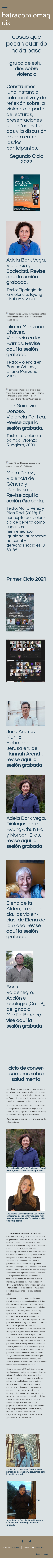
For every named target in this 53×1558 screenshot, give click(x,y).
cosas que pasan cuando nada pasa (26, 44)
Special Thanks (42, 1554)
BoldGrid (15, 1547)
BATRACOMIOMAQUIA (26, 19)
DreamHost (40, 1547)
